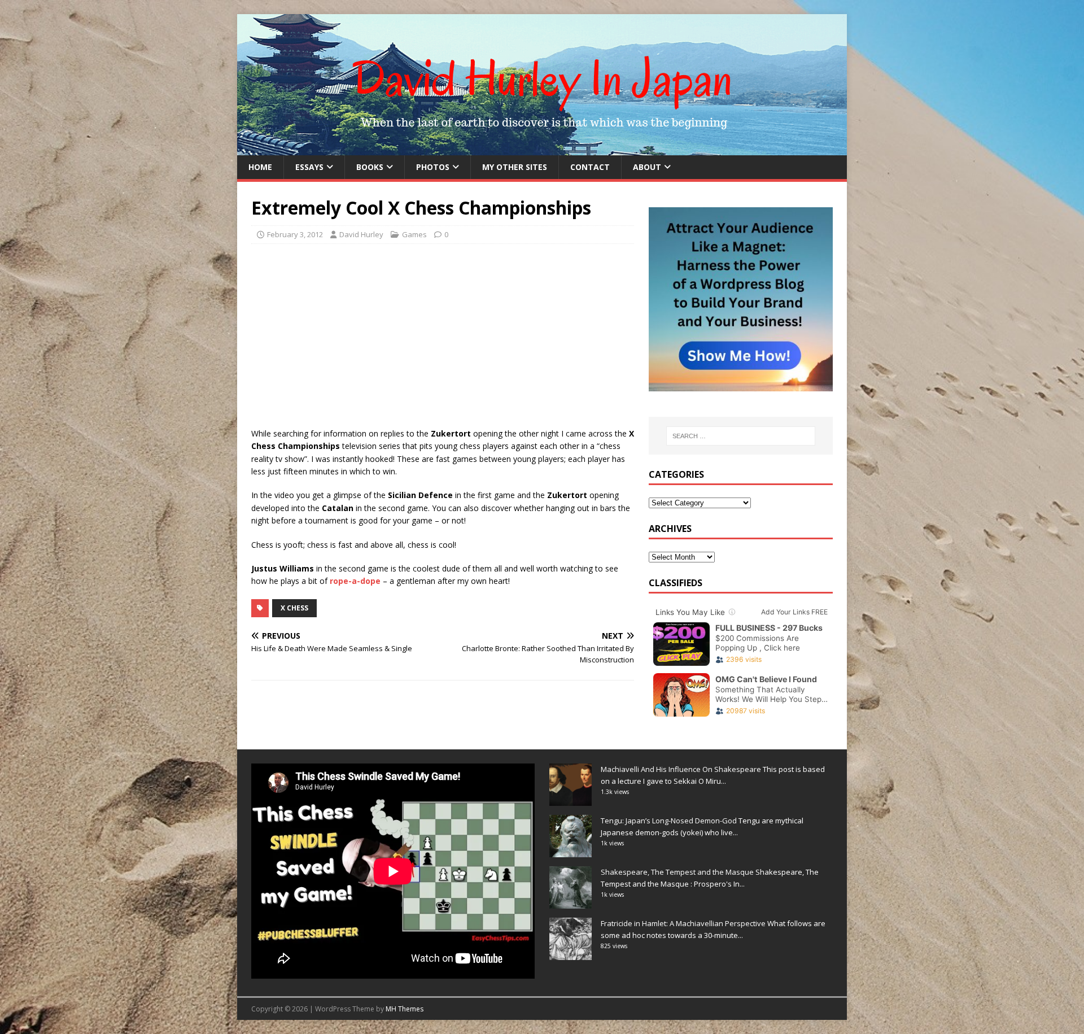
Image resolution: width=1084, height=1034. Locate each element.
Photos (432, 167)
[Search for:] (741, 436)
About (647, 167)
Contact (590, 167)
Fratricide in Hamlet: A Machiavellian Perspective (683, 923)
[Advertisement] (442, 334)
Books (369, 167)
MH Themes (404, 1009)
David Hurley (361, 234)
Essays (309, 167)
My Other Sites (514, 167)
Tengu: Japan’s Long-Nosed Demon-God (669, 820)
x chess (294, 608)
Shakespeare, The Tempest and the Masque (677, 872)
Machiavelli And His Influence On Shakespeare (681, 769)
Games (414, 234)
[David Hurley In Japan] (542, 148)
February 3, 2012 (295, 234)
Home (260, 167)
